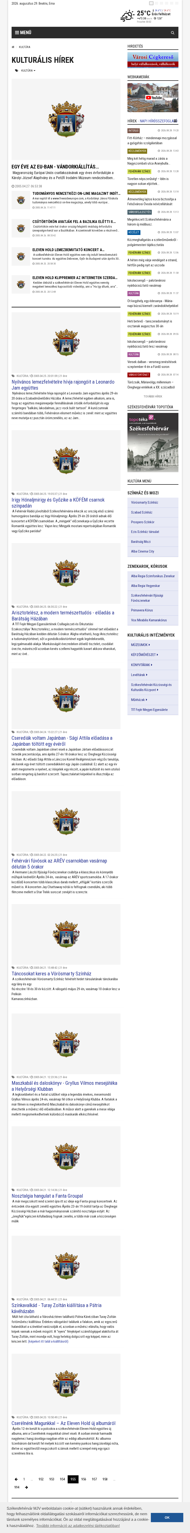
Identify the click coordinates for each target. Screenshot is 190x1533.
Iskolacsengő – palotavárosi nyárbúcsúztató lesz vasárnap (147, 344)
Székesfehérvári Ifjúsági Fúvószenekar (147, 597)
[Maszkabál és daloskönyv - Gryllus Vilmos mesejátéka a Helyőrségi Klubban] (66, 1043)
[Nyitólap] (13, 47)
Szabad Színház (141, 512)
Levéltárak (138, 675)
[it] (171, 3)
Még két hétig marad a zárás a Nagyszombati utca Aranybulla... (148, 160)
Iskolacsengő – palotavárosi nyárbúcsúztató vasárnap (146, 282)
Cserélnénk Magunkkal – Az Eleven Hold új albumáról (63, 1423)
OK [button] (167, 1517)
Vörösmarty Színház (144, 502)
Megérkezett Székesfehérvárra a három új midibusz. (149, 221)
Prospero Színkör (142, 522)
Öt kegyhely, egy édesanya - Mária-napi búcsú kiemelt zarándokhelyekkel (152, 303)
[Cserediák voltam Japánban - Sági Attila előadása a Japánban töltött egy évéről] (66, 698)
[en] (156, 3)
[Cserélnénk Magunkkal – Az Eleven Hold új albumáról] (66, 1384)
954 (62, 1479)
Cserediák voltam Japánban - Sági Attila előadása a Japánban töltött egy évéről (62, 741)
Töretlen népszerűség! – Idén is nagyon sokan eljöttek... (148, 181)
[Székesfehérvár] (54, 16)
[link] (152, 60)
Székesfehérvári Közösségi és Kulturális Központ (151, 687)
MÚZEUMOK (139, 645)
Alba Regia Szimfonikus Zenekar (153, 576)
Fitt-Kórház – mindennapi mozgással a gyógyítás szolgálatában (152, 140)
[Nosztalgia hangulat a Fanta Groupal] (66, 1156)
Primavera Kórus (142, 610)
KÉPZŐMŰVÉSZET (143, 655)
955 (73, 1479)
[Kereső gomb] (172, 32)
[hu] (151, 3)
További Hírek (153, 396)
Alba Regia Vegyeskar (145, 586)
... (32, 1479)
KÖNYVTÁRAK (140, 665)
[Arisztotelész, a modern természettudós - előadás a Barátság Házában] (66, 573)
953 (51, 1479)
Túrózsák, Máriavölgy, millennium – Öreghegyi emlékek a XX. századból (151, 384)
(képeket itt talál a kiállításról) (48, 1341)
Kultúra (27, 70)
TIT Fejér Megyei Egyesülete (149, 710)
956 (83, 1479)
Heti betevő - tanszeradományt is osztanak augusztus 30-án (149, 323)
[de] (166, 3)
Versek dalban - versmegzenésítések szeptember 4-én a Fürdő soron (152, 364)
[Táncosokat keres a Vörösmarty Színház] (66, 934)
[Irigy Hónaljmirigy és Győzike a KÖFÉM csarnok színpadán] (66, 460)
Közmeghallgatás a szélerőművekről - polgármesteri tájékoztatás (152, 242)
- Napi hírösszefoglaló (157, 121)
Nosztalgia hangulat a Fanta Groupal (47, 1196)
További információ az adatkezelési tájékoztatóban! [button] (78, 1526)
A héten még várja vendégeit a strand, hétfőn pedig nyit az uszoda (152, 262)
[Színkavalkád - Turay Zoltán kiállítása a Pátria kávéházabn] (66, 1266)
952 (41, 1479)
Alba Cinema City (142, 551)
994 (16, 1487)
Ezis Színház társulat (145, 532)
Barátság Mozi (141, 542)
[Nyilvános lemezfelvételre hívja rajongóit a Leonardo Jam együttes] (66, 342)
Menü (25, 32)
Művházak (138, 700)
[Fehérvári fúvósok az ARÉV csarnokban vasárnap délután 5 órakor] (66, 821)
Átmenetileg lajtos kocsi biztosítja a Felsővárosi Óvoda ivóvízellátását (151, 201)
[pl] (161, 3)
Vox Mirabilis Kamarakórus (149, 620)
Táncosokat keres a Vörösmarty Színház (51, 974)
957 (94, 1479)
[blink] (176, 3)
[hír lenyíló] (175, 121)
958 (105, 1479)
